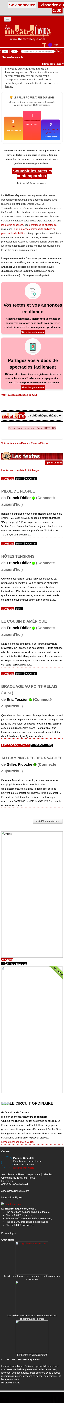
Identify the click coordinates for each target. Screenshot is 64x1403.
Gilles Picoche (19, 764)
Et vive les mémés (32, 120)
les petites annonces (12, 224)
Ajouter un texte (54, 462)
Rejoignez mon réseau (23, 1168)
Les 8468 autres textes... (48, 821)
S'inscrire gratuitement (33, 332)
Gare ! (13, 126)
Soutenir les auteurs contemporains (32, 173)
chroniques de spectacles (43, 224)
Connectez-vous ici (38, 183)
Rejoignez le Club (10, 1382)
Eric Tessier (17, 700)
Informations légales (12, 1197)
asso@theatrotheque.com (15, 1190)
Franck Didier (19, 498)
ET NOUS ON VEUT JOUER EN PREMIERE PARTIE (51, 131)
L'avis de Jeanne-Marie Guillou (17, 1141)
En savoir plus (9, 1233)
